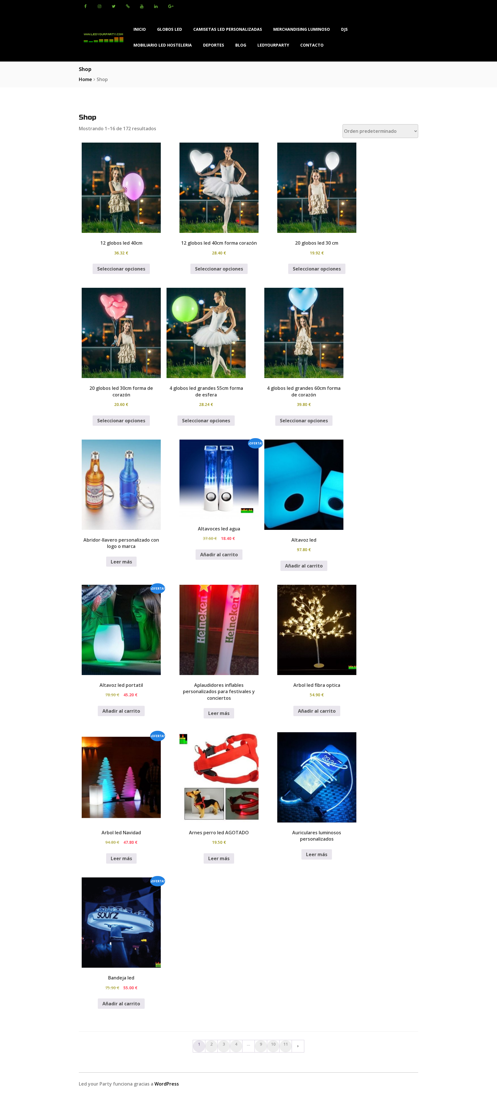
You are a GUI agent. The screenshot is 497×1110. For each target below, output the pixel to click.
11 (285, 1044)
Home (85, 79)
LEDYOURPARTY (273, 45)
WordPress (166, 1084)
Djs (344, 29)
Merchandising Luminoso (301, 29)
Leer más (121, 562)
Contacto (312, 45)
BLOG (240, 45)
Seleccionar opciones (121, 269)
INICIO (139, 29)
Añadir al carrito (219, 554)
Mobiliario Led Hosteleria (162, 45)
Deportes (213, 45)
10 (273, 1044)
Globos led (169, 29)
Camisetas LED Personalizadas (227, 29)
